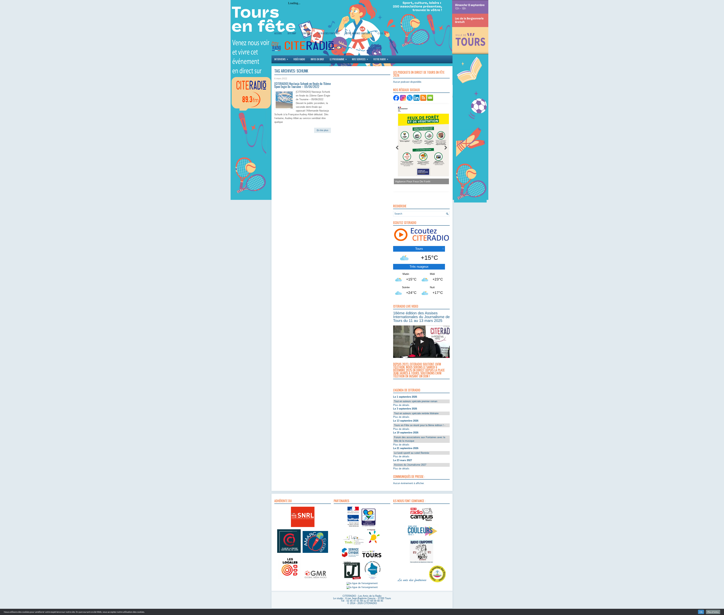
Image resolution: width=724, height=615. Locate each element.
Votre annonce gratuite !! (358, 33)
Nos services (360, 59)
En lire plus (322, 130)
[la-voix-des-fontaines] (412, 582)
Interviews (281, 59)
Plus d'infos (713, 611)
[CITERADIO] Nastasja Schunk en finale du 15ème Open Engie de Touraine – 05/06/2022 (302, 85)
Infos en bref (317, 59)
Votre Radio (380, 59)
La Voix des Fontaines (329, 33)
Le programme (338, 59)
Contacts (307, 33)
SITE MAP (292, 33)
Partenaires (341, 501)
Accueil (278, 33)
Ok (701, 611)
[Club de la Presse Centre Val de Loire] (289, 553)
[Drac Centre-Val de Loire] (353, 527)
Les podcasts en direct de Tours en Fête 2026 (418, 74)
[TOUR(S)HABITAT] (353, 544)
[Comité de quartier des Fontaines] (437, 582)
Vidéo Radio (299, 59)
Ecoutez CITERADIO (404, 222)
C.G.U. (381, 33)
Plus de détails (401, 405)
